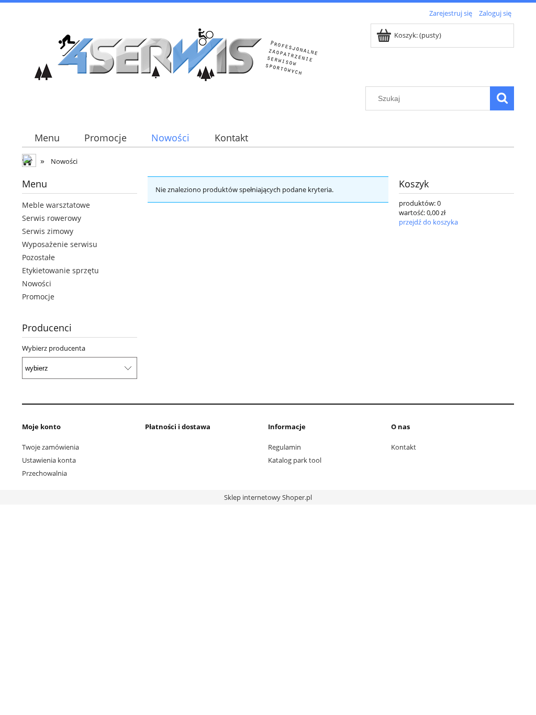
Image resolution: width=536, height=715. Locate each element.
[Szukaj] (502, 98)
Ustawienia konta (49, 460)
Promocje (38, 296)
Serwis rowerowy (51, 218)
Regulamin (284, 447)
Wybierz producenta (53, 348)
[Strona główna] (179, 53)
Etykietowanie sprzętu (60, 270)
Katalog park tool (294, 460)
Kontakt (403, 447)
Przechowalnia (44, 473)
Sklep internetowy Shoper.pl (268, 497)
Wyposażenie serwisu (59, 244)
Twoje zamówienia (50, 447)
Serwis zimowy (47, 231)
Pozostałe (38, 257)
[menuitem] (47, 138)
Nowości (36, 283)
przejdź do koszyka (428, 222)
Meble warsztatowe (56, 205)
